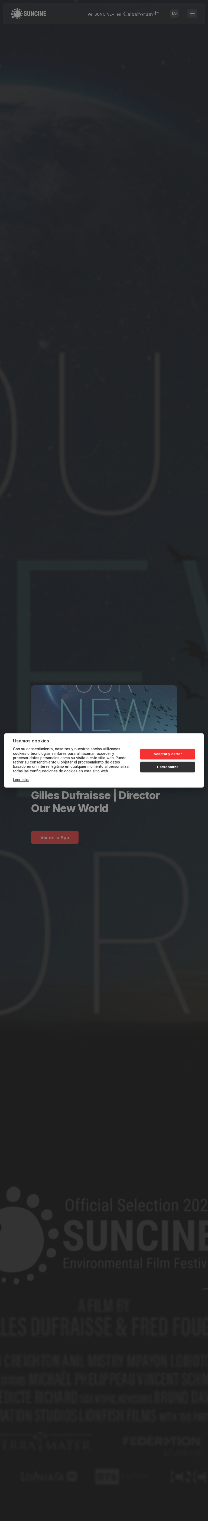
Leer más (21, 780)
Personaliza (167, 767)
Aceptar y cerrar (168, 754)
